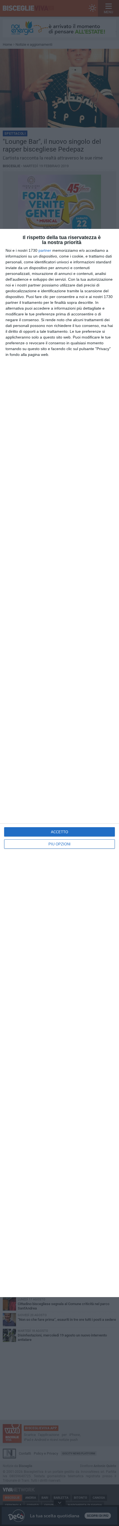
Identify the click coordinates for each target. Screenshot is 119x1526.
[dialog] (59, 763)
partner (44, 250)
